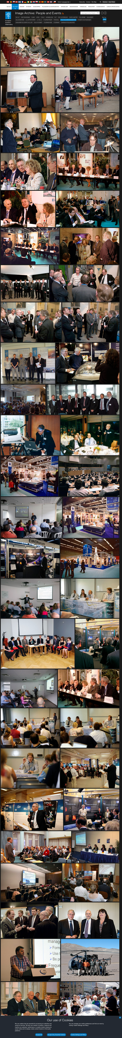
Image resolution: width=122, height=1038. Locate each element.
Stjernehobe (48, 22)
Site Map (94, 2)
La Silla (39, 20)
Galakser (90, 17)
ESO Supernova (63, 17)
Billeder (15, 6)
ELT (56, 17)
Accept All (39, 1034)
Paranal (56, 20)
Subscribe (82, 2)
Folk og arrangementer (68, 20)
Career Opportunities (113, 6)
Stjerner (56, 22)
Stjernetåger (48, 20)
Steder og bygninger (84, 20)
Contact (88, 2)
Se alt (17, 17)
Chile (42, 17)
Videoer (22, 6)
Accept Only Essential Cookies (56, 1034)
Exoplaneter (73, 17)
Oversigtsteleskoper (68, 22)
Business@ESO (101, 6)
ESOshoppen (36, 6)
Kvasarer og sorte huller (24, 22)
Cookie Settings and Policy (78, 1034)
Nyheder (28, 6)
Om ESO (9, 6)
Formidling (83, 6)
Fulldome (82, 17)
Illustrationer (30, 20)
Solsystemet (38, 22)
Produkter (91, 6)
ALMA (33, 17)
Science (105, 2)
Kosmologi (49, 17)
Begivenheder (74, 6)
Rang (104, 19)
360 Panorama (25, 17)
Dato (105, 22)
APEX (37, 17)
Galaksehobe (20, 20)
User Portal (112, 2)
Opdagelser (64, 6)
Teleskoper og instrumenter (50, 6)
